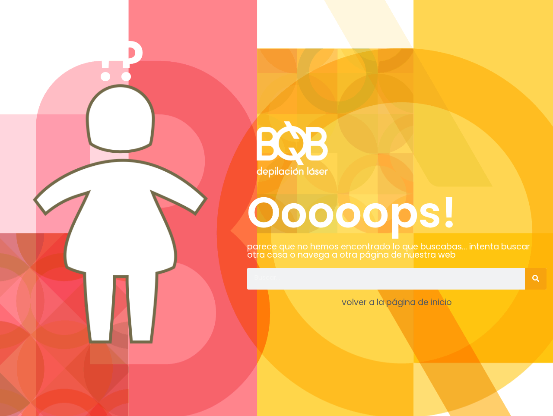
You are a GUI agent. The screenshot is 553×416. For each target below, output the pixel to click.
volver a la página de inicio (397, 302)
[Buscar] (536, 279)
